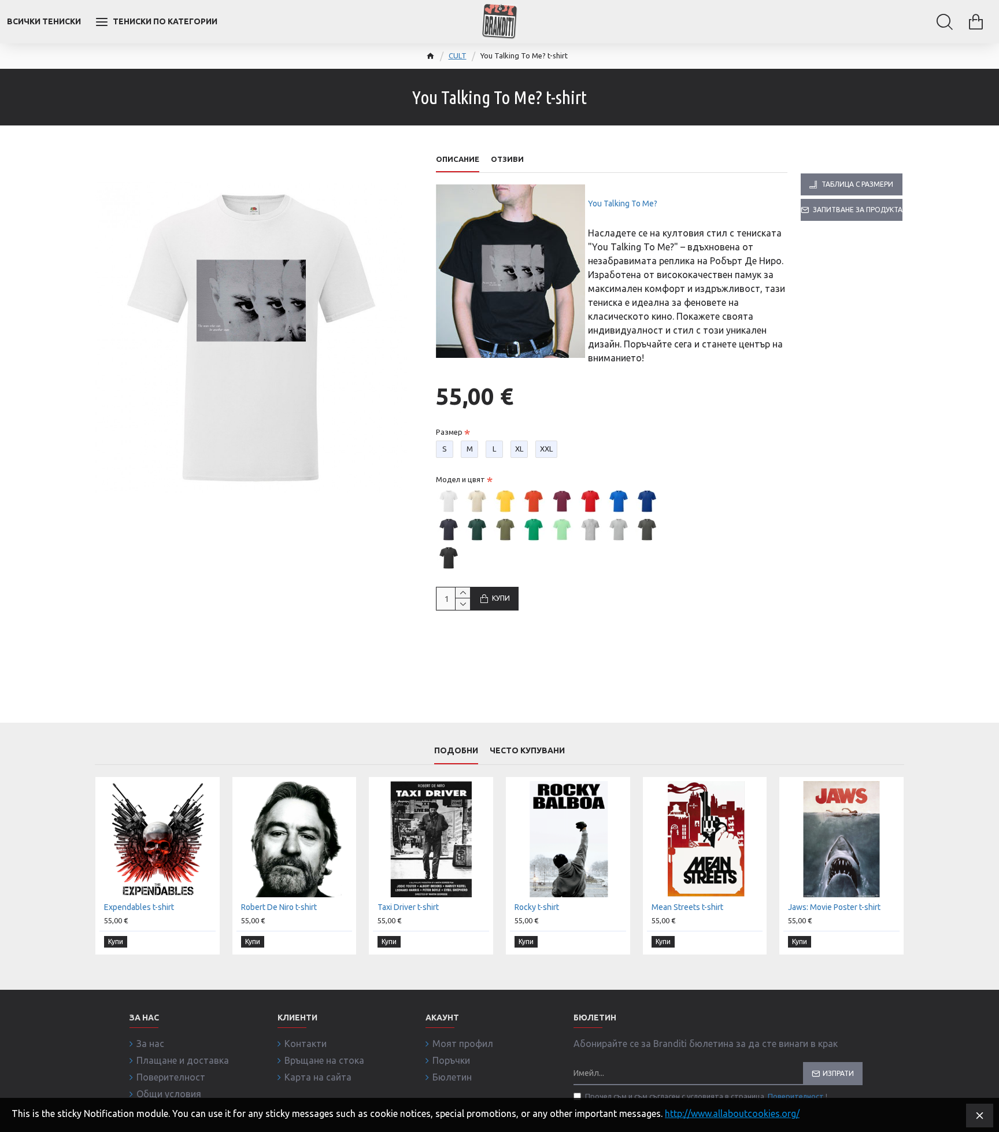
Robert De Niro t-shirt (279, 907)
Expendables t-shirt (139, 907)
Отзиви (507, 159)
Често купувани (527, 750)
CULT (458, 55)
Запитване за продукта (857, 209)
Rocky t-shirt (537, 907)
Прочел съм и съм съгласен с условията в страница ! (706, 1096)
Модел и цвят (460, 479)
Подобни (456, 750)
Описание (457, 159)
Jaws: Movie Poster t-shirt (834, 907)
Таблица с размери (857, 184)
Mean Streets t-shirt (687, 907)
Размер (449, 432)
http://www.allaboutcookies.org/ (732, 1113)
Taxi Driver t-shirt (408, 907)
